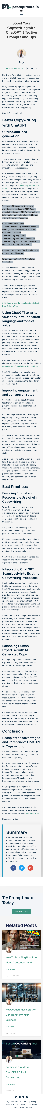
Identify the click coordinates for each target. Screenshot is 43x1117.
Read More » (10, 970)
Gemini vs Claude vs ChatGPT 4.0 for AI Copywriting (17, 1072)
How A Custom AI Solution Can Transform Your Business (21, 1014)
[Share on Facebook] (13, 868)
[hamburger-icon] (21, 13)
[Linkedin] (20, 1097)
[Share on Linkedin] (30, 868)
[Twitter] (16, 1097)
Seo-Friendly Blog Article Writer (25, 366)
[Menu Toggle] (21, 11)
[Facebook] (27, 1097)
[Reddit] (23, 1097)
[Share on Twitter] (22, 868)
